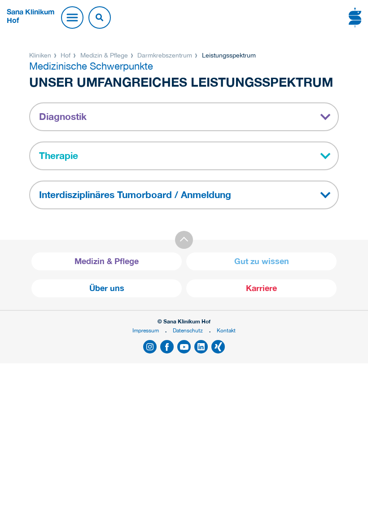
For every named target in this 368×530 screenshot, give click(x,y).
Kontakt (226, 330)
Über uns (106, 288)
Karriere (261, 288)
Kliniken (41, 55)
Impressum (145, 330)
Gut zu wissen (261, 261)
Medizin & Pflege (104, 55)
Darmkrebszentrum (165, 55)
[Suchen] (100, 17)
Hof (65, 55)
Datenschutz (188, 330)
